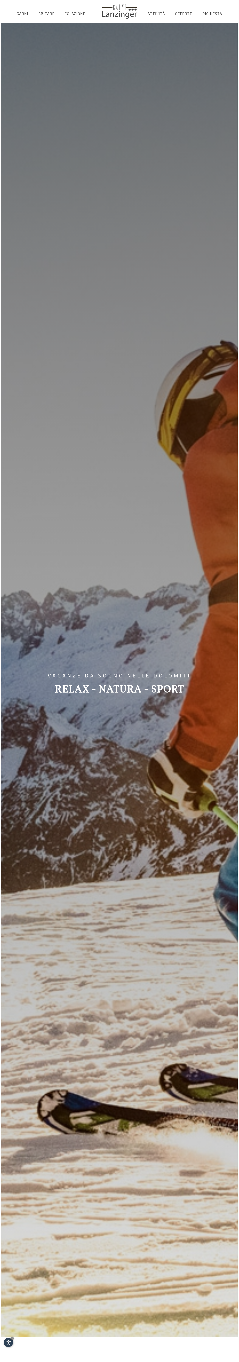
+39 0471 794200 (32, 1347)
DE (205, 1349)
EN (212, 1349)
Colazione (75, 13)
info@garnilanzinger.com (67, 1347)
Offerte (183, 13)
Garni (22, 13)
